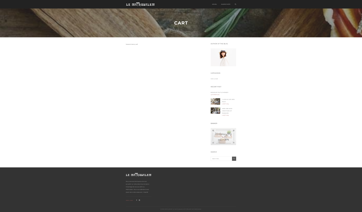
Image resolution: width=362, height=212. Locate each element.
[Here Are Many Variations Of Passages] (215, 110)
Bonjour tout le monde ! (220, 92)
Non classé (214, 78)
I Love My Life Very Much (228, 100)
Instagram (139, 200)
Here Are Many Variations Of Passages (227, 111)
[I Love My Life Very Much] (215, 101)
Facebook (136, 200)
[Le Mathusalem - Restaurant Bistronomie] (140, 4)
